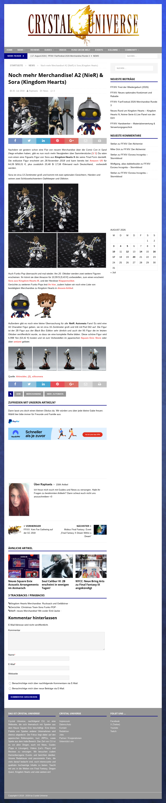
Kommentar (14, 630)
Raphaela (33, 91)
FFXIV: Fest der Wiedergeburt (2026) (129, 87)
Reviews (34, 50)
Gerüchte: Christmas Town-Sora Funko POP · (33, 607)
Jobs (61, 735)
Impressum (64, 721)
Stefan (113, 143)
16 (154, 251)
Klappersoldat (66, 280)
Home (9, 50)
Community (131, 50)
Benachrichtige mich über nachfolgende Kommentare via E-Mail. (45, 683)
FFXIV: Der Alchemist (131, 143)
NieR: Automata (55, 394)
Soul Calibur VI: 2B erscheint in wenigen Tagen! (55, 584)
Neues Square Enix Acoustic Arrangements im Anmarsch (23, 584)
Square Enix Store (91, 338)
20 (134, 257)
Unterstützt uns (66, 741)
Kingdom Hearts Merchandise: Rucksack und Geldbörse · (39, 603)
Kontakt (63, 728)
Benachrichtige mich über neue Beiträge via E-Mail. (38, 688)
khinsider (21, 376)
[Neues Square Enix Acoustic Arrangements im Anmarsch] (23, 566)
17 (114, 257)
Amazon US (96, 160)
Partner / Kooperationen (70, 738)
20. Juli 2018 (18, 91)
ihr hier (52, 284)
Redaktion (64, 731)
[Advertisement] (57, 461)
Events (99, 50)
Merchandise (33, 394)
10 (114, 251)
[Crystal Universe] (83, 45)
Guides (48, 50)
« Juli (113, 272)
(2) (29, 376)
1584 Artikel (62, 484)
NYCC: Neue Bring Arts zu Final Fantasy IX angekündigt (90, 584)
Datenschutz (65, 724)
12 (127, 251)
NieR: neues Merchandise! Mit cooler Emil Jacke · (35, 610)
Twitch (113, 731)
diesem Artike (65, 288)
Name (11, 654)
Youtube (114, 728)
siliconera (37, 376)
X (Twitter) (115, 724)
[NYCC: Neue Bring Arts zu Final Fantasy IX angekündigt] (91, 566)
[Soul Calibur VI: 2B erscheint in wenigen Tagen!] (57, 566)
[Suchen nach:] (141, 56)
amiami (17, 341)
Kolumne (113, 50)
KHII (18, 394)
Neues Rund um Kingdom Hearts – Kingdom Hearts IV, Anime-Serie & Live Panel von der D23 (133, 114)
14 (141, 251)
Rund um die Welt (80, 50)
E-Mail (11, 664)
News (20, 50)
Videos (62, 50)
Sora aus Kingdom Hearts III (23, 280)
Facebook (115, 721)
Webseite (13, 673)
